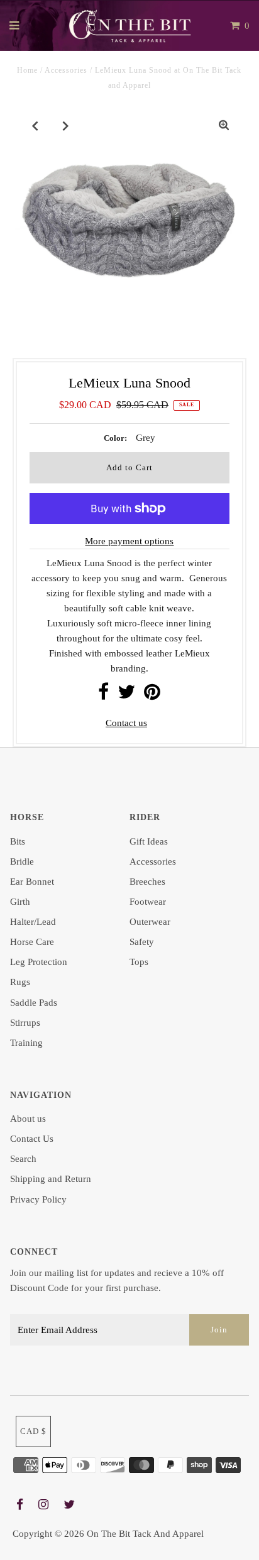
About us (28, 1119)
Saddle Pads (33, 1003)
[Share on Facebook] (103, 695)
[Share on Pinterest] (152, 695)
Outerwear (150, 922)
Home (27, 70)
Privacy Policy (38, 1199)
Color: (115, 438)
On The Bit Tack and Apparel (145, 1534)
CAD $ (33, 1431)
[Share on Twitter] (126, 695)
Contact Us (31, 1139)
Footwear (148, 902)
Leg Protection (38, 962)
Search (23, 1159)
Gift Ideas (149, 841)
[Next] (66, 125)
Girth (20, 902)
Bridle (22, 861)
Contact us (126, 723)
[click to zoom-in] (224, 125)
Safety (142, 942)
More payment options (129, 541)
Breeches (147, 882)
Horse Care (32, 942)
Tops (139, 962)
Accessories (66, 70)
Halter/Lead (33, 922)
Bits (17, 841)
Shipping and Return (50, 1179)
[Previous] (35, 125)
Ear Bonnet (32, 882)
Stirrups (25, 1023)
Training (26, 1043)
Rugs (20, 982)
